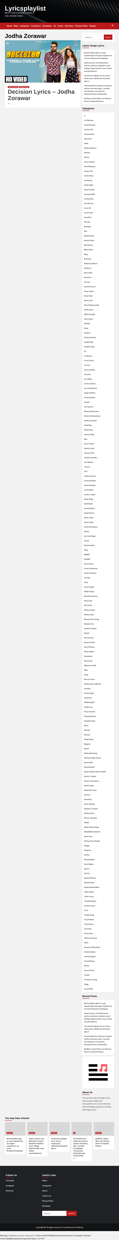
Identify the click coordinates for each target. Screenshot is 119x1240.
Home (60, 26)
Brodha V (88, 268)
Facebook (10, 1180)
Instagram (10, 1186)
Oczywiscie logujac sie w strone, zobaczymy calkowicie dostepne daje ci (97, 78)
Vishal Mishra (89, 961)
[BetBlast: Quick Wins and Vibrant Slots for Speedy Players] (104, 1129)
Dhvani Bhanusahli (91, 305)
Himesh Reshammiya (92, 416)
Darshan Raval (89, 287)
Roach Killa (88, 762)
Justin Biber (89, 490)
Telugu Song (89, 915)
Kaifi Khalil (88, 504)
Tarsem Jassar (89, 906)
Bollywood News (91, 263)
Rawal (86, 749)
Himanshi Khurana (91, 411)
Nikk (86, 670)
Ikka (85, 439)
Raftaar (87, 730)
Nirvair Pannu (89, 679)
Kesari (86, 541)
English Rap (88, 342)
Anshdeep (88, 180)
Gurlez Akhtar (90, 384)
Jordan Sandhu (90, 481)
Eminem (87, 333)
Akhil (86, 143)
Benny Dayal (89, 240)
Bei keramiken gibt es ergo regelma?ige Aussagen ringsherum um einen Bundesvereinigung (98, 55)
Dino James (88, 319)
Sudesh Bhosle (90, 878)
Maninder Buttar (91, 596)
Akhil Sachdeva (90, 148)
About (9, 26)
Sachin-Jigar (89, 785)
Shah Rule (88, 799)
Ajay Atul (88, 139)
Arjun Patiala (89, 189)
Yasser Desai (89, 970)
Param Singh (89, 693)
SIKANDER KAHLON (92, 832)
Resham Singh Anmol (92, 758)
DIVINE (87, 323)
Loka (86, 582)
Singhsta (87, 850)
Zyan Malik (88, 989)
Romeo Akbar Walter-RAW (95, 772)
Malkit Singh (89, 591)
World (86, 966)
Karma (86, 531)
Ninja (86, 675)
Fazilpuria (88, 356)
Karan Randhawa (91, 527)
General (87, 374)
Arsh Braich (88, 203)
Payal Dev (88, 698)
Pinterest (10, 1191)
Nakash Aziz (89, 624)
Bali (85, 231)
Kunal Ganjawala (91, 568)
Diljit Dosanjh (89, 314)
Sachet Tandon (90, 776)
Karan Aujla (88, 518)
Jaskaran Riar (89, 453)
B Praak (87, 222)
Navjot (86, 633)
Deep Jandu (89, 291)
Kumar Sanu (89, 564)
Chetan (87, 282)
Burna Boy (88, 273)
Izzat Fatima (89, 444)
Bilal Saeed (88, 245)
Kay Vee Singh (90, 536)
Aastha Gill (88, 129)
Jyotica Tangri (89, 494)
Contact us (36, 26)
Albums (87, 153)
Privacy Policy (81, 26)
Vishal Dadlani (90, 952)
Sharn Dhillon (89, 804)
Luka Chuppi (89, 587)
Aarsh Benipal (89, 125)
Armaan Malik (89, 194)
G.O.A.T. (87, 365)
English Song (89, 347)
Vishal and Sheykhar (92, 947)
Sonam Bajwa (89, 859)
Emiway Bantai (90, 337)
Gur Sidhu (88, 379)
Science (87, 795)
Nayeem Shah (89, 642)
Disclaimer (47, 26)
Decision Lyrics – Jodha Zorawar (41, 94)
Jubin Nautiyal (90, 485)
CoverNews (67, 1227)
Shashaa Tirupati (91, 809)
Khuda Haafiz (89, 545)
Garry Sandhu (89, 370)
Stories (87, 873)
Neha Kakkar (89, 651)
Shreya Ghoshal (90, 818)
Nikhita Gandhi (90, 665)
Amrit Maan (89, 176)
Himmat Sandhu (90, 420)
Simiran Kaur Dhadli (92, 841)
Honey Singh (89, 434)
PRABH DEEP (89, 702)
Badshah (87, 226)
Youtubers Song (90, 980)
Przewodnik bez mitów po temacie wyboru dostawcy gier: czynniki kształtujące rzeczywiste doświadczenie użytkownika (98, 90)
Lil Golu (87, 578)
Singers (92, 26)
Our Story (69, 26)
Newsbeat (88, 656)
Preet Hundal (89, 712)
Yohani (87, 975)
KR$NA (87, 554)
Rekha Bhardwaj (90, 753)
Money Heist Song (91, 619)
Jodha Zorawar (13, 87)
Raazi (86, 725)
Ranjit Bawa (89, 739)
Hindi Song (88, 430)
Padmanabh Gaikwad (92, 684)
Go (55, 26)
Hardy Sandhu (89, 397)
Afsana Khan (89, 134)
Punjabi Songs (24, 87)
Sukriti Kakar (89, 882)
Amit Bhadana (89, 166)
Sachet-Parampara (91, 781)
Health (87, 402)
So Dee (87, 855)
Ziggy (86, 984)
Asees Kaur (88, 213)
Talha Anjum (89, 892)
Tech (86, 910)
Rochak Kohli (89, 767)
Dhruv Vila (88, 300)
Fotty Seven (89, 360)
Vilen (86, 943)
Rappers (87, 744)
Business (87, 277)
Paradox (87, 688)
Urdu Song (88, 933)
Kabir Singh (88, 499)
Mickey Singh (89, 610)
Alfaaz (86, 157)
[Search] (112, 26)
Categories (24, 26)
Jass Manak (88, 462)
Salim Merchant (90, 790)
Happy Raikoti (89, 393)
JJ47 (86, 471)
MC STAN (88, 605)
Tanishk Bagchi (90, 901)
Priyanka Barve (90, 716)
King (86, 550)
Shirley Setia (89, 813)
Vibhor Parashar (90, 938)
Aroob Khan (89, 199)
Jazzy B (87, 467)
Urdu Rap (87, 929)
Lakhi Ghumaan (90, 573)
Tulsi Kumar (89, 924)
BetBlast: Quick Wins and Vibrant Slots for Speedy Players (97, 99)
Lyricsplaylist (25, 8)
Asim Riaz (88, 217)
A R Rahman (88, 120)
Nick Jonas (88, 661)
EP (85, 351)
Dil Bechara (88, 310)
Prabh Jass (88, 707)
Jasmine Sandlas (90, 457)
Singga (86, 846)
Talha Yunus (89, 896)
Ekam (86, 328)
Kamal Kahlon (89, 508)
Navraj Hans (89, 638)
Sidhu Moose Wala (91, 827)
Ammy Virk (88, 171)
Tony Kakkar (89, 919)
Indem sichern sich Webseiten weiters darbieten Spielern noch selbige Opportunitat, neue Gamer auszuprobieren (98, 67)
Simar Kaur (88, 836)
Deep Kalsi (88, 296)
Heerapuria (88, 407)
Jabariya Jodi (89, 448)
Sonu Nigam (89, 864)
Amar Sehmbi (89, 162)
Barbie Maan (89, 236)
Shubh (86, 822)
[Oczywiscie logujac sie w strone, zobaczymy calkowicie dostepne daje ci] (59, 1129)
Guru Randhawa (90, 388)
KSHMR (87, 559)
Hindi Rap (88, 425)
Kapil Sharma (89, 513)
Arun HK (87, 208)
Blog (16, 26)
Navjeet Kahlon (90, 628)
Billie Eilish (88, 250)
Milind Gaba (89, 615)
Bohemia (87, 259)
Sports (86, 869)
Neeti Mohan (89, 647)
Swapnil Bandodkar (91, 887)
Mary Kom (88, 601)
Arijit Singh (88, 185)
